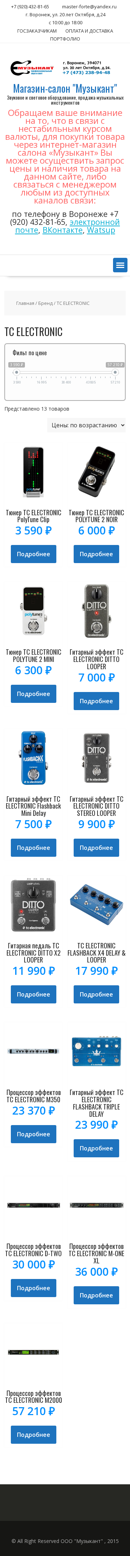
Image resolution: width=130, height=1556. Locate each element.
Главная (25, 303)
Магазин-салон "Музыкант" (65, 88)
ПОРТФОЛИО (65, 38)
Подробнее (33, 554)
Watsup (101, 230)
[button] (120, 265)
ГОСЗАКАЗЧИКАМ (37, 31)
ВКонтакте (63, 230)
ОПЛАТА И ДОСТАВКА (89, 31)
